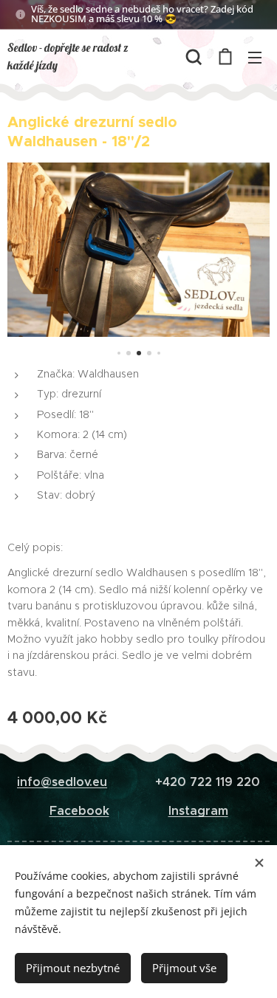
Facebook (79, 810)
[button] (194, 56)
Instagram (198, 810)
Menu (255, 57)
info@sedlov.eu (62, 782)
